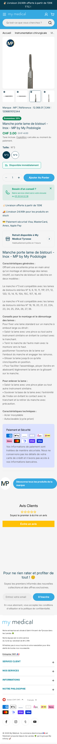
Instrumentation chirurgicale (31, 32)
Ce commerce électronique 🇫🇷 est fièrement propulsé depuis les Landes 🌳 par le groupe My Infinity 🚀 (27, 736)
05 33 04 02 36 (21, 196)
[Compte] (46, 14)
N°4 (15, 154)
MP (15, 107)
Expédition (21, 137)
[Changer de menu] (4, 14)
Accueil (7, 32)
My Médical (14, 733)
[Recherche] (50, 23)
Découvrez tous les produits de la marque (34, 483)
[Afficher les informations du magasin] (49, 238)
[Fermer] (51, 188)
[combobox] (28, 23)
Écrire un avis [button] (28, 523)
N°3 (6, 154)
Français (30, 700)
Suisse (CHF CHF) (13, 700)
